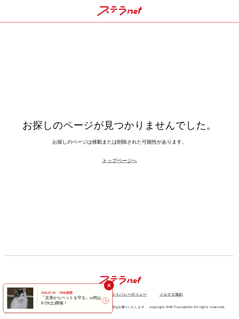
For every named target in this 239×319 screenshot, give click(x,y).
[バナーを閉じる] (109, 285)
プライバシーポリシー (127, 294)
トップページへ (119, 160)
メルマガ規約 (171, 294)
